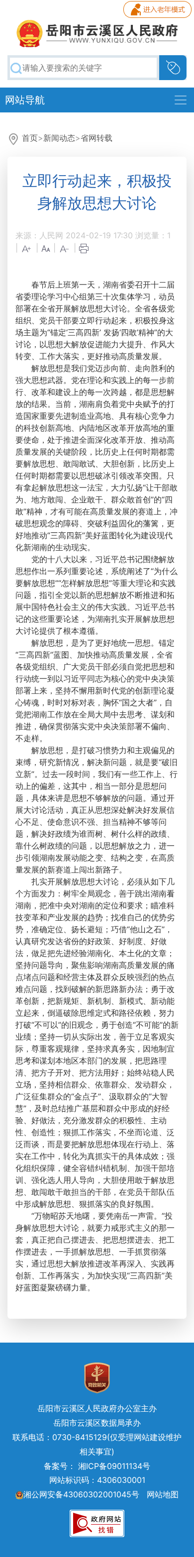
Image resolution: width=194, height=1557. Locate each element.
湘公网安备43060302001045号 (81, 1494)
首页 (30, 138)
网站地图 (163, 1494)
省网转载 (96, 138)
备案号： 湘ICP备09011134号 (97, 1466)
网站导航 (25, 100)
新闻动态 (59, 138)
